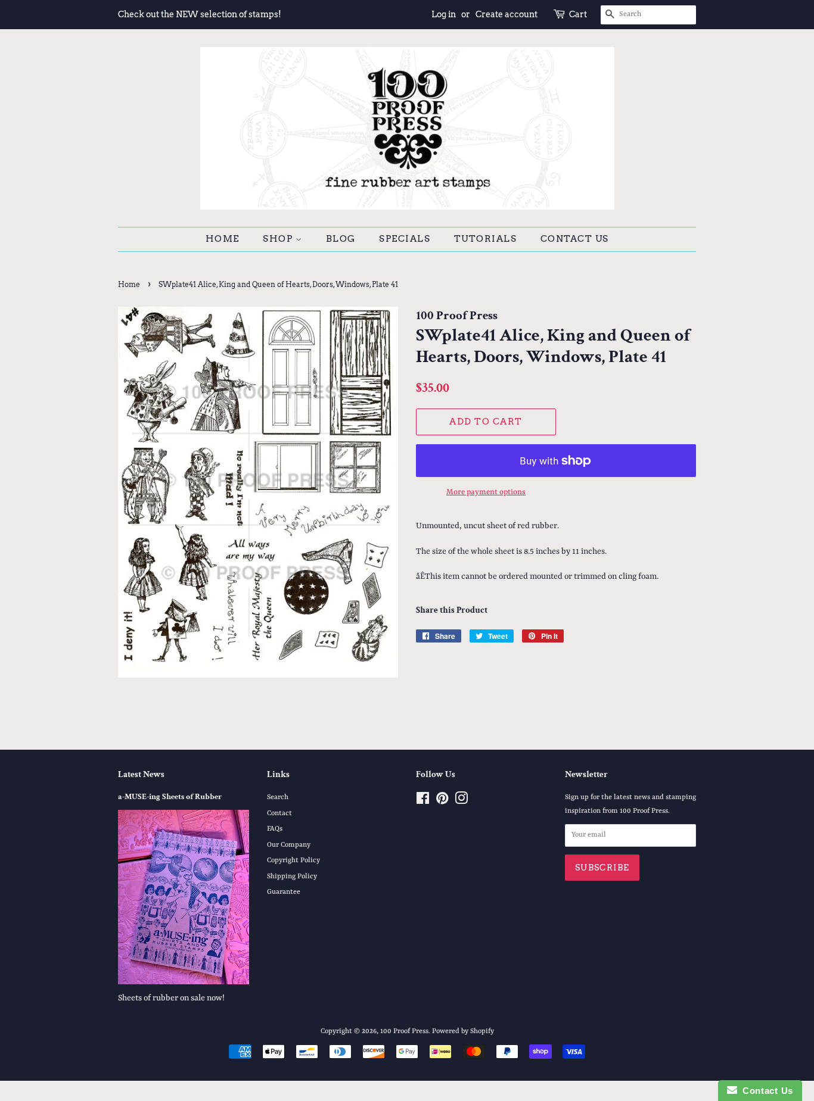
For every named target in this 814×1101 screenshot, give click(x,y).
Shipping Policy (292, 876)
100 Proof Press (404, 1031)
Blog (341, 238)
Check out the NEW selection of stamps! (199, 14)
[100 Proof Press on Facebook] (423, 801)
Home (223, 238)
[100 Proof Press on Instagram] (461, 801)
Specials (404, 238)
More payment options (486, 492)
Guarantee (283, 892)
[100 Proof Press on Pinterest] (442, 801)
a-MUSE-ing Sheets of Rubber (170, 796)
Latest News (141, 774)
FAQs (274, 829)
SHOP (279, 238)
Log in (443, 14)
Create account (507, 14)
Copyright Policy (293, 860)
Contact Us (574, 238)
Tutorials (485, 238)
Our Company (288, 845)
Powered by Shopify (463, 1031)
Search (277, 797)
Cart (578, 14)
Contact (279, 813)
